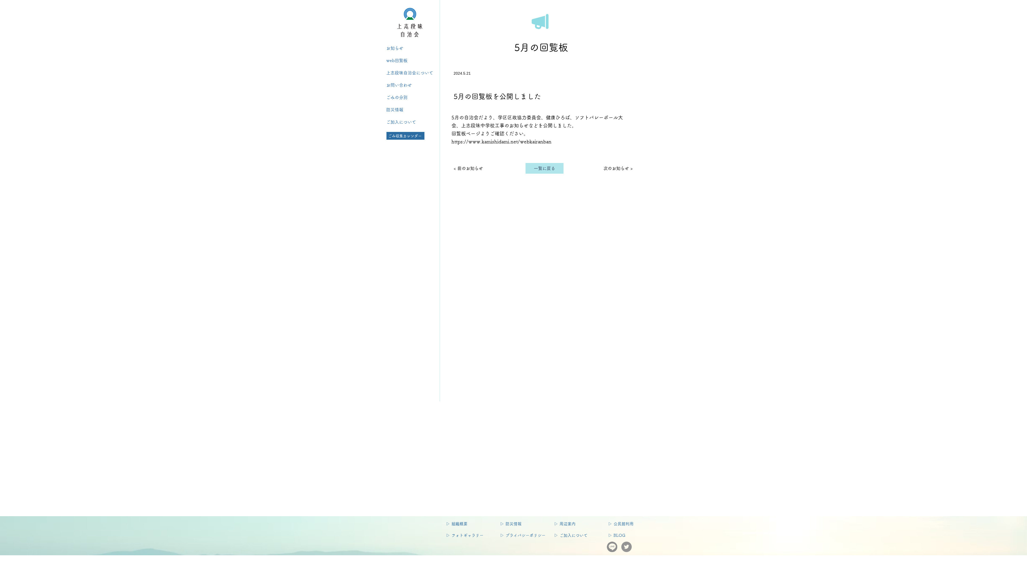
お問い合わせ (401, 85)
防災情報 (394, 110)
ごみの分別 (399, 97)
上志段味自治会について (409, 73)
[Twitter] (626, 547)
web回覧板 (397, 60)
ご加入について (401, 122)
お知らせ (394, 48)
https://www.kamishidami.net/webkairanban (501, 141)
